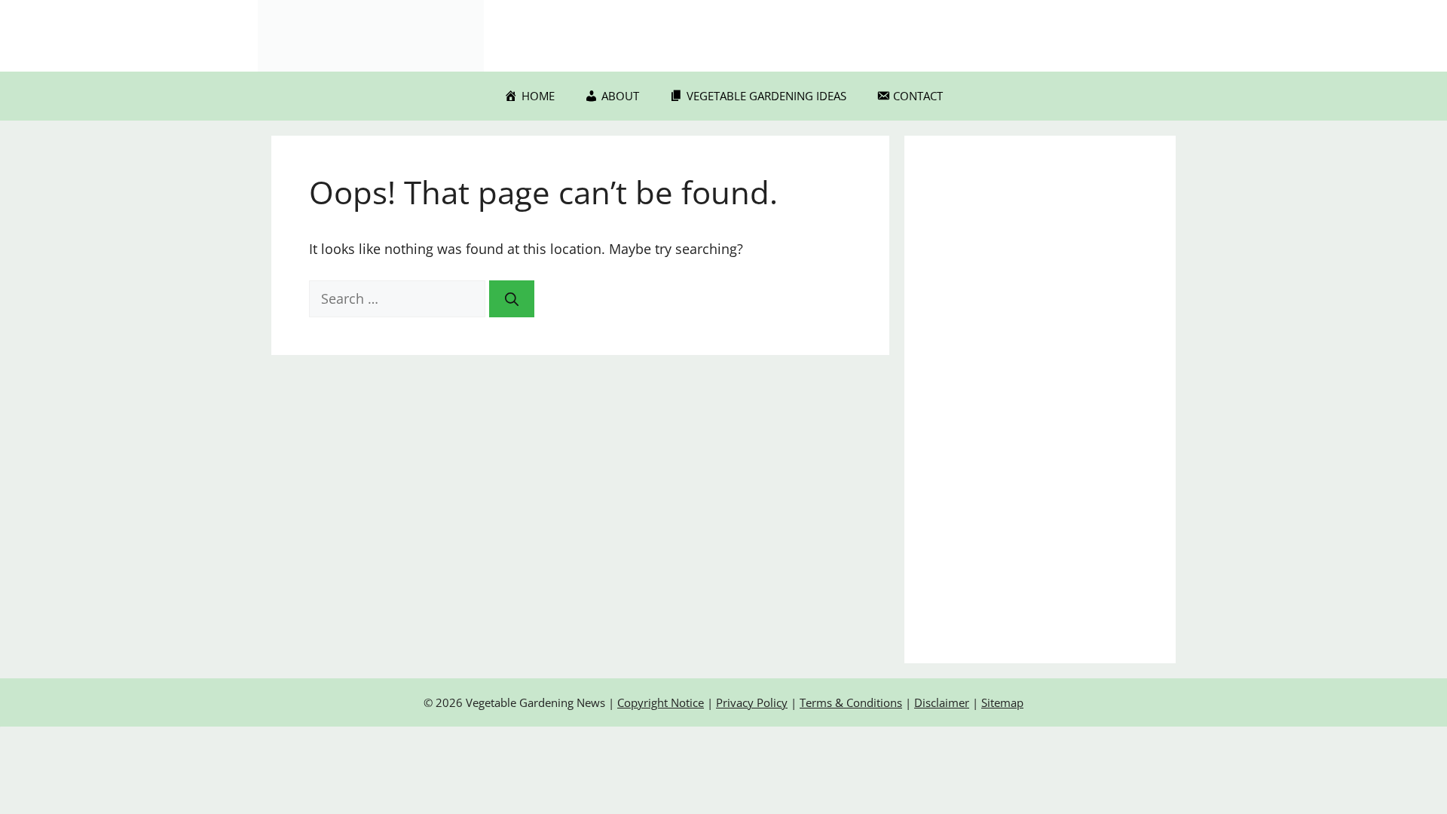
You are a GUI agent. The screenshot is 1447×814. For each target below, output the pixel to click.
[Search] (511, 298)
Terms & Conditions (851, 702)
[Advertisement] (1040, 399)
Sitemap (1002, 702)
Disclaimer (941, 702)
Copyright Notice (660, 702)
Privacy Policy (752, 702)
